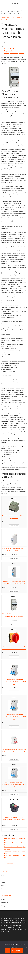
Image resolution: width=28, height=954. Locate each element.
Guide (2, 885)
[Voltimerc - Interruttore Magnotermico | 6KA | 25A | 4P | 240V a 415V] (14, 512)
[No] (26, 947)
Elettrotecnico (14, 4)
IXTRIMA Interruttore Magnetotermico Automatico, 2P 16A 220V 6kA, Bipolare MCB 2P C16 (14, 682)
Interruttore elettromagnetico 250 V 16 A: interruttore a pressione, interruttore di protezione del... (14, 819)
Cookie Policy (4, 902)
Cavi (2, 875)
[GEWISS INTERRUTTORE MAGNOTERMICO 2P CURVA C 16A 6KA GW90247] (14, 544)
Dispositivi (3, 882)
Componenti (10, 863)
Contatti (3, 899)
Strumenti (3, 888)
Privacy (3, 906)
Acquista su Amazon (14, 525)
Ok (7, 950)
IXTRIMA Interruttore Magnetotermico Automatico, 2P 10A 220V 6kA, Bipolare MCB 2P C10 (14, 784)
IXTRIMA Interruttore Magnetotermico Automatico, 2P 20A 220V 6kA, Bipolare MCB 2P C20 (14, 717)
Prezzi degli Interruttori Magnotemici (14, 53)
